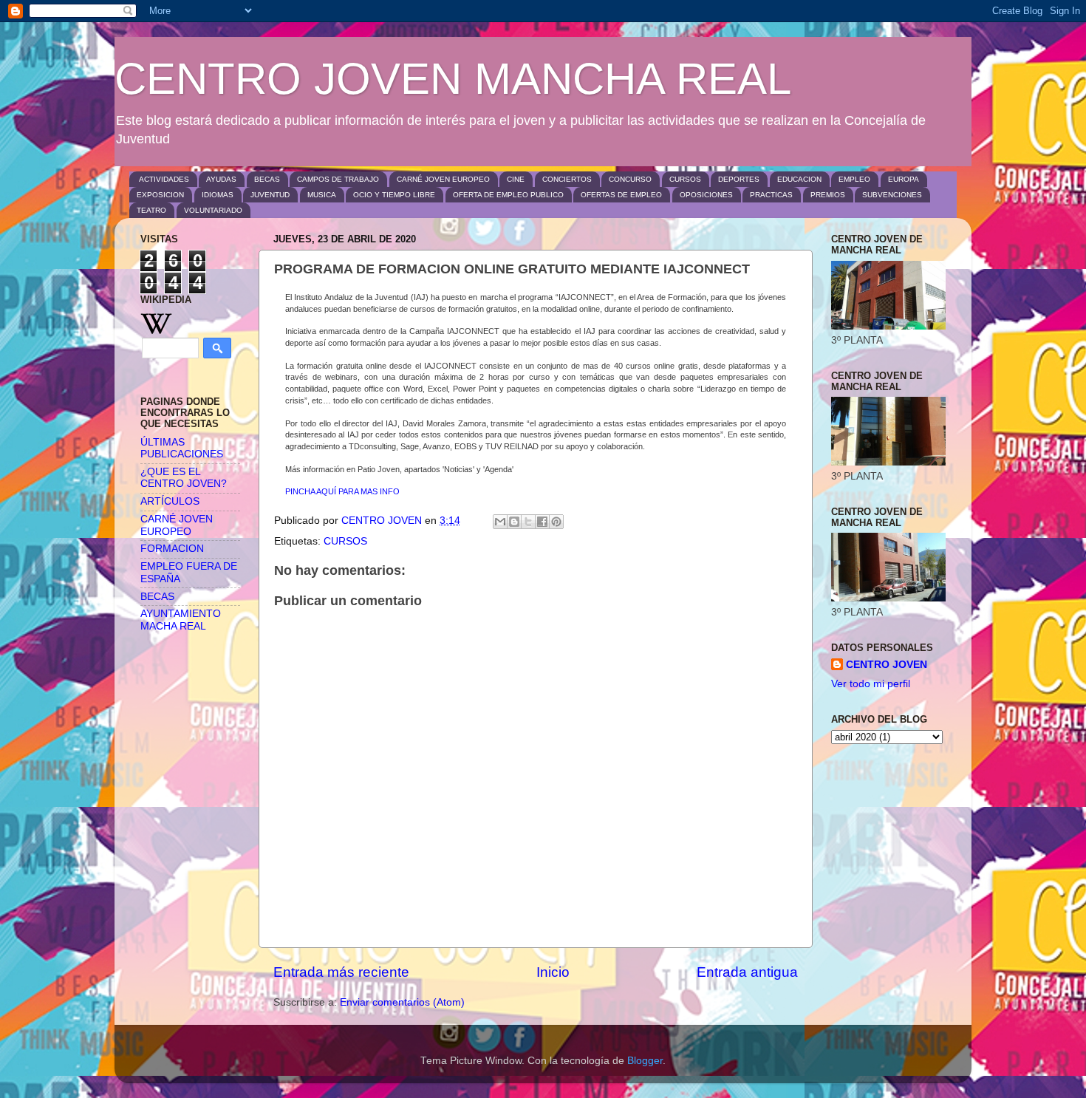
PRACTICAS (771, 195)
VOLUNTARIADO (213, 210)
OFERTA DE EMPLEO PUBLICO (508, 195)
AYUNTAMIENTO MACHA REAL (180, 619)
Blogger (645, 1060)
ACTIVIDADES (164, 179)
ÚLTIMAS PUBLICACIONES (181, 448)
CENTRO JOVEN (886, 664)
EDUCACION (799, 179)
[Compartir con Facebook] (542, 521)
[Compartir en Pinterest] (556, 521)
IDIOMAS (217, 195)
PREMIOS (827, 195)
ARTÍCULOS (169, 501)
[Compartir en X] (528, 521)
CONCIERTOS (567, 179)
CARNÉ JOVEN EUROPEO (443, 179)
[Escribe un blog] (514, 521)
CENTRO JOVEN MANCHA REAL (453, 78)
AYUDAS (221, 179)
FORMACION (172, 548)
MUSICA (321, 195)
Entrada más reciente (341, 972)
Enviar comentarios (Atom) (402, 1002)
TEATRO (151, 210)
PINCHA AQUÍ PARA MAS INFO (342, 491)
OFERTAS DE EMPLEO (621, 195)
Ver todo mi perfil (870, 683)
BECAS (267, 179)
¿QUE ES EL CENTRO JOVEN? (183, 477)
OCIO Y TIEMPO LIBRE (394, 195)
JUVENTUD (270, 195)
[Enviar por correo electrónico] (500, 521)
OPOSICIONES (706, 195)
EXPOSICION (160, 195)
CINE (516, 179)
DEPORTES (738, 179)
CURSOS (685, 179)
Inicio (553, 972)
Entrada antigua (747, 972)
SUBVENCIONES (892, 195)
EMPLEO (854, 179)
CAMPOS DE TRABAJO (338, 179)
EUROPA (903, 179)
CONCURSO (630, 179)
